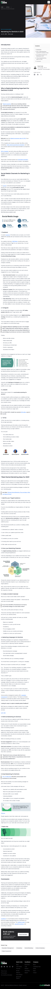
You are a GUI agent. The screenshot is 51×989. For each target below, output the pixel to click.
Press (34, 970)
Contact (35, 972)
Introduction (38, 49)
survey (4, 185)
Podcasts (18, 968)
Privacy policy (4, 973)
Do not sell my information (6, 975)
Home (2, 7)
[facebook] (38, 74)
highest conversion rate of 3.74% (18, 138)
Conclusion (38, 61)
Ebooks (17, 970)
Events (34, 968)
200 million (23, 412)
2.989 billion (15, 241)
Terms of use (4, 971)
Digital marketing (7, 104)
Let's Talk (3, 712)
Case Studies (19, 966)
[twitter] (41, 74)
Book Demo (27, 964)
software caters (21, 922)
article (7, 7)
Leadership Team (37, 966)
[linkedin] (34, 74)
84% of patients (4, 151)
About (34, 964)
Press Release (19, 974)
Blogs (17, 964)
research (8, 235)
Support (26, 972)
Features (26, 968)
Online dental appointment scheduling (15, 144)
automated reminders (23, 159)
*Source (3, 813)
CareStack (3, 918)
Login (26, 966)
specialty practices (19, 924)
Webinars (18, 972)
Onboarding (27, 970)
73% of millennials (6, 776)
